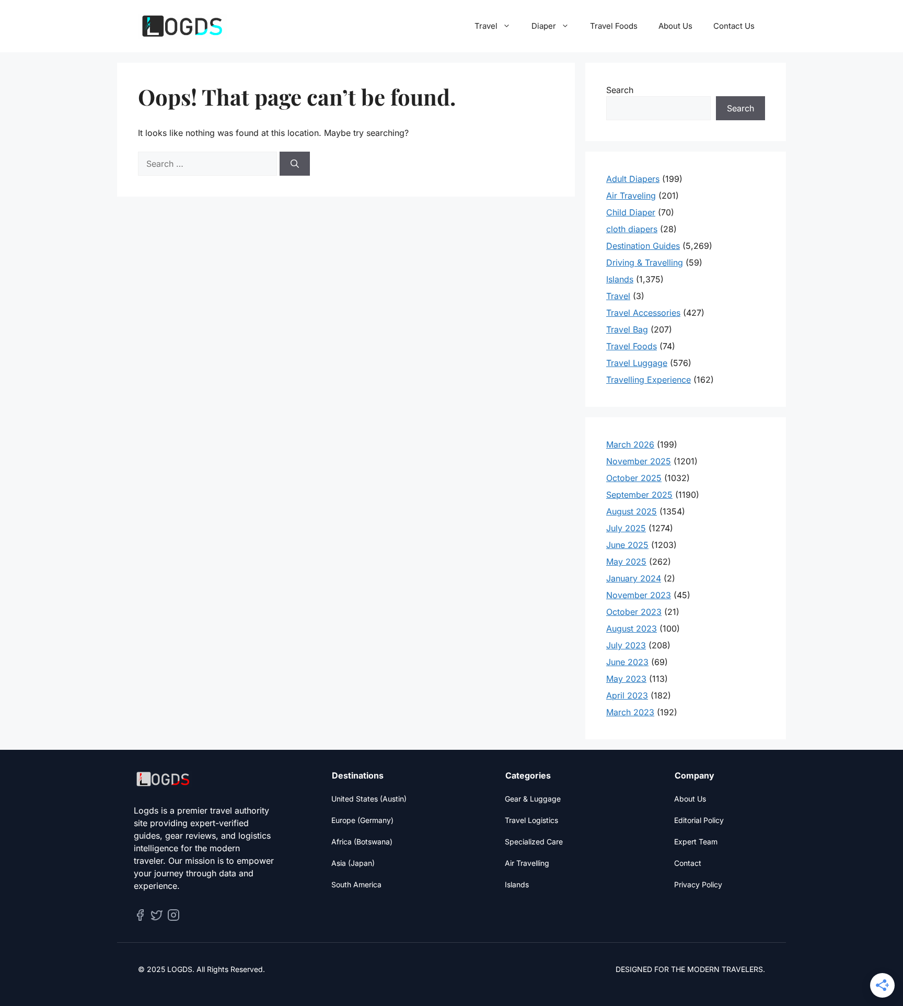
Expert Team (695, 841)
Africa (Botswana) (361, 841)
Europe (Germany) (362, 820)
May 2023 (626, 678)
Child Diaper (630, 212)
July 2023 (626, 645)
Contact (687, 863)
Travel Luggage (636, 363)
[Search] (295, 164)
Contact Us (734, 26)
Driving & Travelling (644, 262)
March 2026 (630, 444)
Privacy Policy (698, 884)
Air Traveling (631, 195)
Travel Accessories (643, 312)
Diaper (543, 26)
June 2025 (627, 545)
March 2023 (630, 712)
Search (619, 90)
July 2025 (626, 528)
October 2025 (634, 478)
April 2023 (627, 695)
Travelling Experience (648, 379)
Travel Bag (627, 329)
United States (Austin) (369, 798)
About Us (675, 26)
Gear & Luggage (533, 798)
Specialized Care (534, 841)
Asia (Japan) (353, 863)
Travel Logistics (531, 820)
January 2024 (633, 578)
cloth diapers (631, 229)
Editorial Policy (699, 820)
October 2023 (634, 612)
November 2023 (638, 595)
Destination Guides (643, 246)
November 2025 (638, 461)
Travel (485, 26)
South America (356, 884)
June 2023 (627, 662)
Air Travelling (527, 863)
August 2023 (631, 628)
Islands (619, 279)
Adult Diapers (632, 179)
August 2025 (631, 511)
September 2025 (639, 494)
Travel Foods (614, 26)
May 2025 (626, 561)
